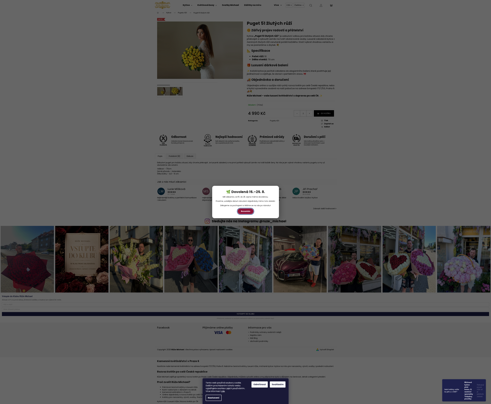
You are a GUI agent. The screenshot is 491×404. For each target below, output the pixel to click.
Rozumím (245, 211)
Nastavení (213, 397)
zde (223, 391)
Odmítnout (259, 384)
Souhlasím (278, 384)
